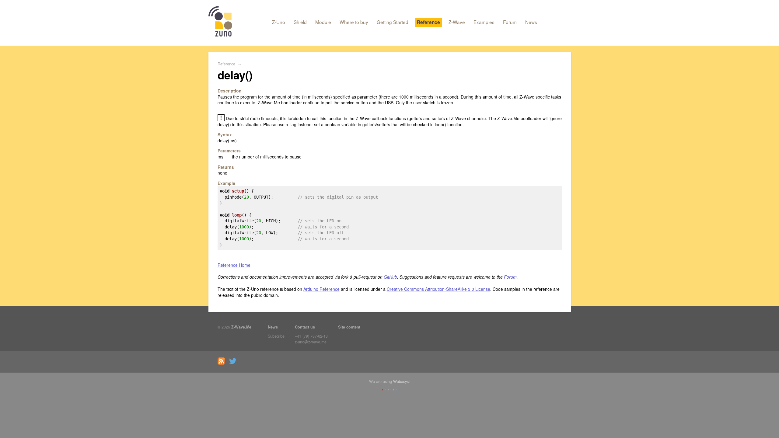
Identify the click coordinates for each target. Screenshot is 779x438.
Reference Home (234, 265)
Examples (483, 22)
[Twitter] (234, 363)
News (531, 22)
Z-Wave (457, 22)
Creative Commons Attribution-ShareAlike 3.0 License (438, 289)
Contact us (305, 327)
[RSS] (223, 363)
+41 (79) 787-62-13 (311, 336)
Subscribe (276, 336)
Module (323, 22)
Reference (428, 22)
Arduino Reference (321, 289)
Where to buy (354, 22)
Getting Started (392, 22)
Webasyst (401, 381)
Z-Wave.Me (241, 327)
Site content (349, 327)
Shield (300, 22)
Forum (510, 22)
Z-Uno (278, 22)
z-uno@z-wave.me (311, 342)
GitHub (390, 277)
